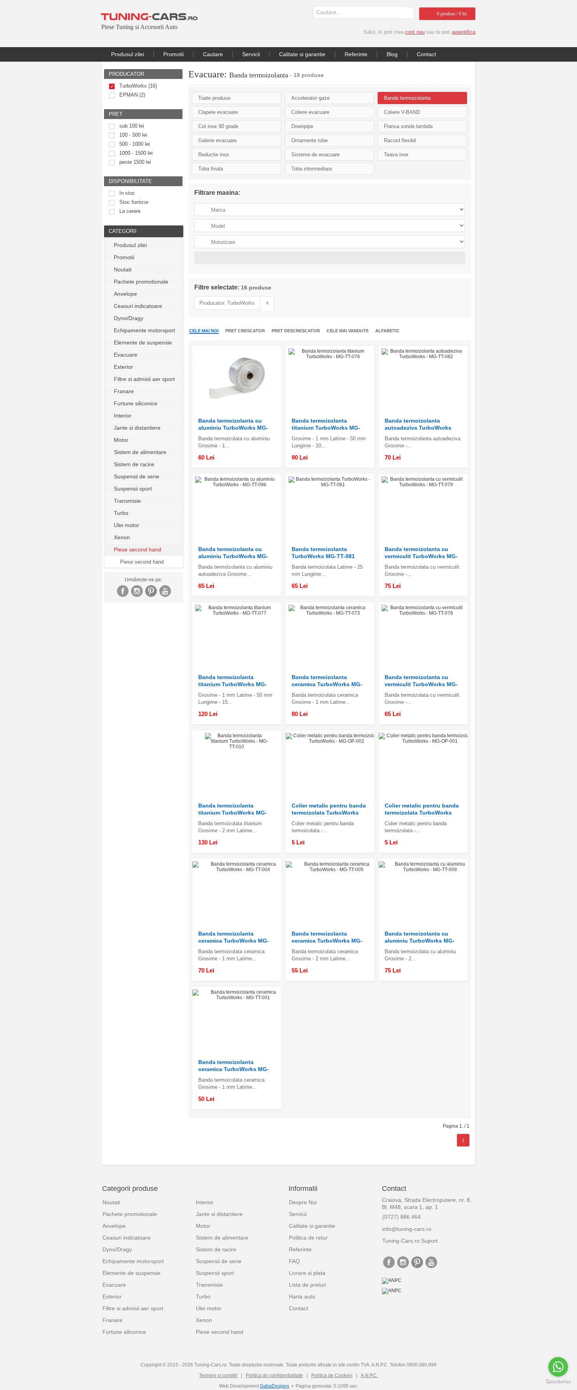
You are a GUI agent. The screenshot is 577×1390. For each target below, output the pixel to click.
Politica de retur (308, 1237)
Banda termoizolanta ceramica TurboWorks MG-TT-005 (327, 937)
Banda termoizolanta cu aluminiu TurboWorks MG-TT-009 (420, 937)
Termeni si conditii (218, 1375)
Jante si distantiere (137, 428)
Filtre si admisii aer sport (144, 379)
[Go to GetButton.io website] (558, 1382)
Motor (121, 440)
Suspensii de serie (136, 476)
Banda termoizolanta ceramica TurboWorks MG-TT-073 (327, 681)
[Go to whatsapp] (558, 1367)
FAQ (294, 1261)
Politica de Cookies (331, 1375)
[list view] (466, 331)
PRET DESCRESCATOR (296, 330)
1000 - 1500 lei (136, 153)
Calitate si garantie (302, 54)
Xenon (122, 537)
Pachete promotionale (141, 281)
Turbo (121, 513)
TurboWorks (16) (138, 86)
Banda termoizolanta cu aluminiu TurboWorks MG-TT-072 (233, 424)
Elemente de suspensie (143, 342)
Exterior (123, 367)
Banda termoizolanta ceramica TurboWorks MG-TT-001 (233, 1066)
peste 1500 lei (135, 162)
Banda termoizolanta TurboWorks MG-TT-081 (323, 552)
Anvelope (125, 294)
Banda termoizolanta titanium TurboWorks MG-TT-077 (232, 681)
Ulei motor (126, 525)
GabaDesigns (274, 1386)
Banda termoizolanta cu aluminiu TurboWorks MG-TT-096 (233, 553)
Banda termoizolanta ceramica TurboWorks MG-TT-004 (233, 937)
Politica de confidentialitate (274, 1375)
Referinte (356, 54)
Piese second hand (142, 562)
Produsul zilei (127, 54)
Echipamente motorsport (144, 330)
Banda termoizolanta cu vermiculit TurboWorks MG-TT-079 (421, 553)
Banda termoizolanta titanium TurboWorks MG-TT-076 (326, 424)
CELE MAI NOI (204, 330)
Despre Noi (303, 1202)
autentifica (463, 32)
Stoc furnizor (133, 202)
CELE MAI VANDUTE (348, 330)
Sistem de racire (134, 464)
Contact (426, 54)
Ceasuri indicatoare (138, 306)
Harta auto (302, 1296)
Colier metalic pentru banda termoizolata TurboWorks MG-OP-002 (329, 809)
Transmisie (127, 501)
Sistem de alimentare (140, 452)
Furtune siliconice (135, 403)
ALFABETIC (387, 330)
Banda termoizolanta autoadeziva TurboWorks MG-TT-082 (418, 424)
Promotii (173, 54)
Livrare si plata (307, 1273)
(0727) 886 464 (401, 1217)
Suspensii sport (133, 488)
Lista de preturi (307, 1285)
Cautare (213, 54)
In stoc (127, 193)
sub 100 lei (131, 126)
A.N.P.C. (369, 1375)
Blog (392, 54)
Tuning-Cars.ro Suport (410, 1241)
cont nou (415, 32)
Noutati (122, 269)
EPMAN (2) (132, 95)
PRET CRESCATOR (245, 330)
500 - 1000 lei (134, 144)
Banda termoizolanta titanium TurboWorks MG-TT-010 (232, 809)
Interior (122, 415)
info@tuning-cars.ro (406, 1229)
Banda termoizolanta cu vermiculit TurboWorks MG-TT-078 (421, 681)
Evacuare (125, 355)
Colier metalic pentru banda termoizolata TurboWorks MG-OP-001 (422, 809)
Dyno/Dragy (128, 318)
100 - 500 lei (133, 135)
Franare (124, 391)
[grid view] (457, 331)
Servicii (251, 54)
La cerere (130, 211)
